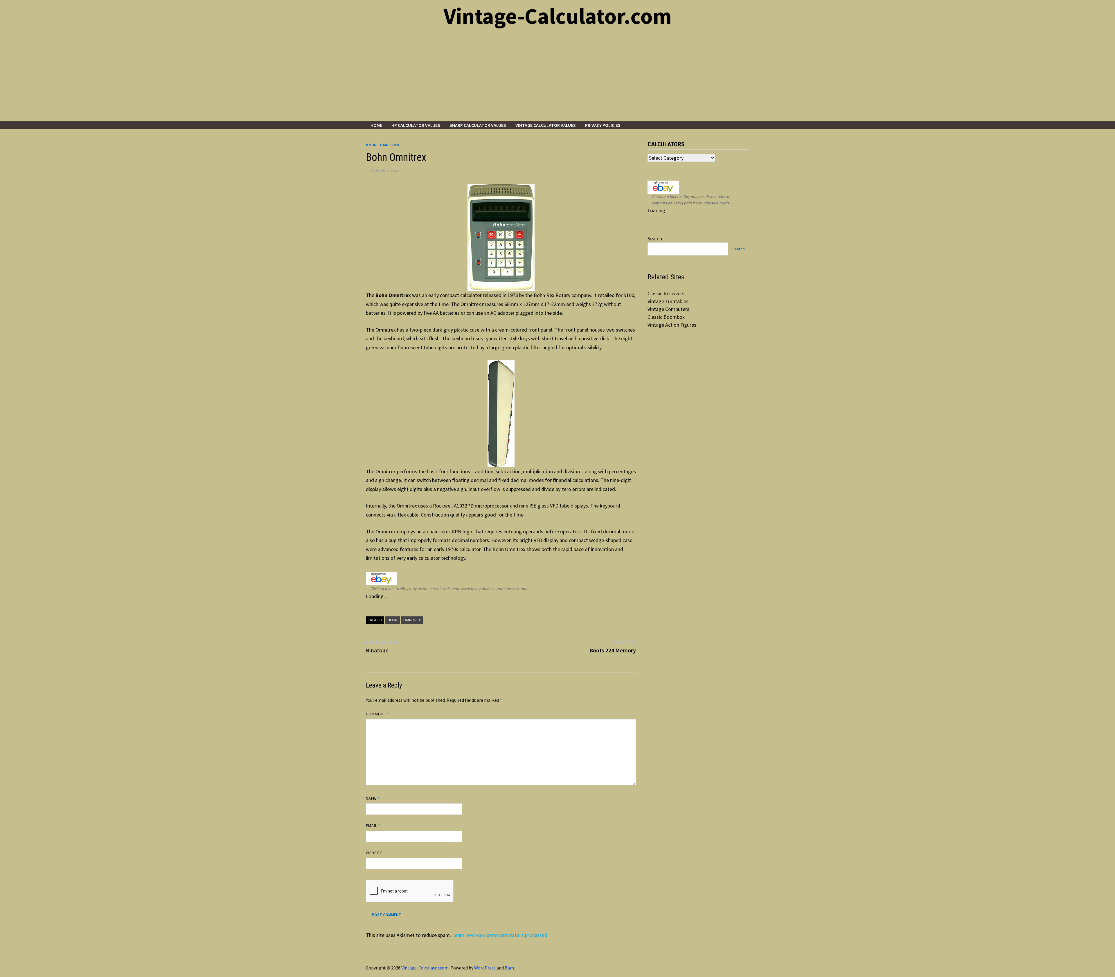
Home (376, 125)
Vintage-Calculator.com (558, 16)
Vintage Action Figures (672, 324)
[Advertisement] (557, 77)
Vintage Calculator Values (545, 125)
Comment (377, 714)
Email (373, 825)
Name (373, 798)
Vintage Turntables (668, 301)
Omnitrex (389, 144)
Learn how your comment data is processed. (500, 935)
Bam (509, 968)
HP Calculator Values (415, 125)
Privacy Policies (603, 125)
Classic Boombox (666, 317)
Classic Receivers (666, 293)
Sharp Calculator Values (477, 125)
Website (374, 852)
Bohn (371, 144)
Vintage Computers (668, 309)
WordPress (485, 968)
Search (655, 238)
